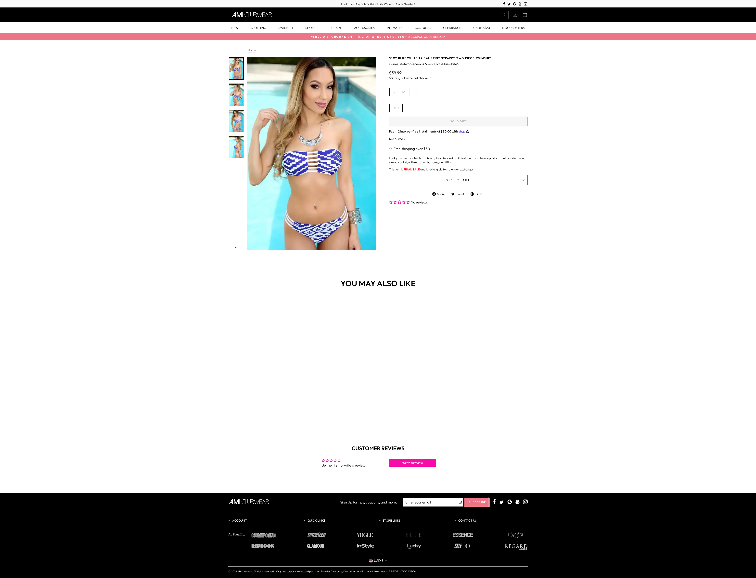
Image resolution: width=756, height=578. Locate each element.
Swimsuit (285, 28)
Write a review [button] (412, 463)
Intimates (394, 28)
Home (252, 50)
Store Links (391, 520)
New (234, 28)
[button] (400, 202)
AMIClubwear (244, 571)
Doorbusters (513, 28)
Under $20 (481, 28)
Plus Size (335, 28)
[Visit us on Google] (514, 4)
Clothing (258, 28)
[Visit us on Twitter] (508, 4)
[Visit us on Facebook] (504, 4)
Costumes (423, 28)
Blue (396, 108)
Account (239, 520)
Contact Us (467, 520)
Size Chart (458, 180)
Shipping (394, 78)
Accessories (364, 28)
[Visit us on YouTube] (520, 4)
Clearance (452, 28)
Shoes (310, 28)
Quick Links (316, 520)
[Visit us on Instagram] (525, 4)
